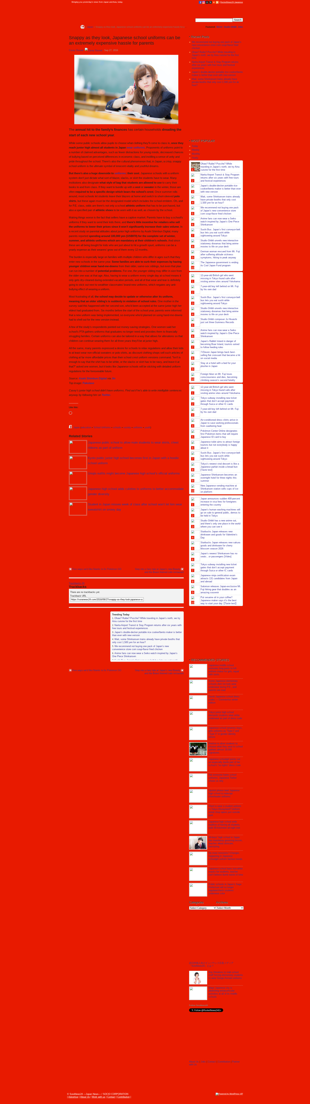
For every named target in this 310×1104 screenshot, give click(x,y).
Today (195, 146)
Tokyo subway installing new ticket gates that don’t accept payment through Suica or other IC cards (219, 401)
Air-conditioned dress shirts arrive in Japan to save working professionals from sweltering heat (219, 423)
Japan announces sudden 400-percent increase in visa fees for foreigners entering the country (220, 501)
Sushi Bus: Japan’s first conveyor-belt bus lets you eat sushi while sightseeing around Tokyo (220, 232)
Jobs (240, 27)
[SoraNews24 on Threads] (207, 2)
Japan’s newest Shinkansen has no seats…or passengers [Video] (219, 555)
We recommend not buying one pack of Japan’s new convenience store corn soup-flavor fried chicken (140, 648)
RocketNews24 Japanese (231, 2)
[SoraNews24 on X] (210, 2)
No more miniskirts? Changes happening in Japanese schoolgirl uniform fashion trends (225, 856)
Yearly (195, 157)
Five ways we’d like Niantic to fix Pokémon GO (96, 569)
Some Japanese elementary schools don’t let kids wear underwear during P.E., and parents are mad (223, 685)
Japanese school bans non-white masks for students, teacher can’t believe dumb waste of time (226, 871)
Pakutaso (88, 383)
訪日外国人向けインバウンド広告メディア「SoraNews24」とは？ (211, 964)
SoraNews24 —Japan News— (105, 13)
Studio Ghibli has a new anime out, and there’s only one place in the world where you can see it (220, 523)
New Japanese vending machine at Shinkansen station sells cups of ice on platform (219, 488)
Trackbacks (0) (76, 583)
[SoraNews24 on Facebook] (200, 2)
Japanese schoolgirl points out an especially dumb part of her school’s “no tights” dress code (225, 762)
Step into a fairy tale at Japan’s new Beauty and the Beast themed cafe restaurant (159, 570)
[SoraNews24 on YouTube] (213, 2)
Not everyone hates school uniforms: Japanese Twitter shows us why (223, 777)
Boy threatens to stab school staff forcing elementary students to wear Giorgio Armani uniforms (226, 975)
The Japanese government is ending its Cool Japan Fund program (219, 264)
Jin (113, 378)
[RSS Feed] (217, 2)
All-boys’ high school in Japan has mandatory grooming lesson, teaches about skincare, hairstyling (226, 842)
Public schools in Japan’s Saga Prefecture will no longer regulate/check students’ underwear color (225, 889)
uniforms (120, 173)
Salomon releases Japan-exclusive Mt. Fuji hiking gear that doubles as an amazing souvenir (221, 589)
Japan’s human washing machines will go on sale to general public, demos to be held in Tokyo (220, 512)
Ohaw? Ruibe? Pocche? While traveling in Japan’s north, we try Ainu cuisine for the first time (215, 55)
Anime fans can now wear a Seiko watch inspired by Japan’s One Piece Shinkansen (220, 221)
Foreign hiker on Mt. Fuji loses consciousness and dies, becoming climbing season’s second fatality (219, 377)
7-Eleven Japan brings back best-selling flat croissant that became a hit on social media (220, 355)
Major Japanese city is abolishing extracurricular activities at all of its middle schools (223, 992)
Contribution (224, 1061)
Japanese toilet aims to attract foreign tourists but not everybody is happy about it (220, 444)
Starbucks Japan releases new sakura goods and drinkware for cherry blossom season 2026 (220, 545)
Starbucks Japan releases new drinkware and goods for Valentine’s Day (219, 534)
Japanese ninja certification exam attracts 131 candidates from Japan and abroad (219, 578)
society (127, 427)
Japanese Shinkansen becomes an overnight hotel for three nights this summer (219, 477)
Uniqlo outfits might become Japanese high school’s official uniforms (134, 473)
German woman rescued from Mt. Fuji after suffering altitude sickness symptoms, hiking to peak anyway (220, 254)
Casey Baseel (76, 50)
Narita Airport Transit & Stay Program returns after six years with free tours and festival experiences (147, 627)
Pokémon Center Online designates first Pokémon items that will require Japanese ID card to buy (219, 433)
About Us (194, 1061)
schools (117, 427)
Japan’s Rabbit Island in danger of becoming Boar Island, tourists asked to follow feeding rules (220, 344)
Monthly (196, 153)
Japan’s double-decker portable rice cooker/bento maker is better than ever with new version (217, 73)
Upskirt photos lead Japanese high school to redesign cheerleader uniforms (224, 793)
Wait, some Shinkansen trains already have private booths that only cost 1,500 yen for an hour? (215, 82)
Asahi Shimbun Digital (93, 378)
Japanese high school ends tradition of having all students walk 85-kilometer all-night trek (224, 824)
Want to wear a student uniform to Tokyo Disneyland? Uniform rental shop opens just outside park (225, 811)
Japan (76, 427)
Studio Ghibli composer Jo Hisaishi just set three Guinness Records (219, 321)
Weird (219, 27)
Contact (212, 1061)
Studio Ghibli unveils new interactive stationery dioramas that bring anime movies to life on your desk (219, 243)
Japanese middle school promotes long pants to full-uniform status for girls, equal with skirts (224, 670)
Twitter (106, 394)
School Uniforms (102, 427)
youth (147, 427)
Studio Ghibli (230, 27)
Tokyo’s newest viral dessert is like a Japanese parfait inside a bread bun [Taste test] (220, 466)
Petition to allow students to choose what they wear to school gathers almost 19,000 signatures (226, 748)
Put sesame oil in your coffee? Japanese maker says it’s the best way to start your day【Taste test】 (219, 600)
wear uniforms (136, 147)
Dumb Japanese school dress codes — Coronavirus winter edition (224, 699)
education (86, 427)
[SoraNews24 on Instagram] (203, 2)
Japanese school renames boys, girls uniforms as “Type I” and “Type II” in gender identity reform (225, 732)
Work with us (98, 1097)
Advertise (73, 1097)
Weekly (195, 149)
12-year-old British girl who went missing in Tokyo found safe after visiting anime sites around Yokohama (220, 278)
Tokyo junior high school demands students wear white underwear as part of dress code (225, 715)
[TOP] (82, 27)
